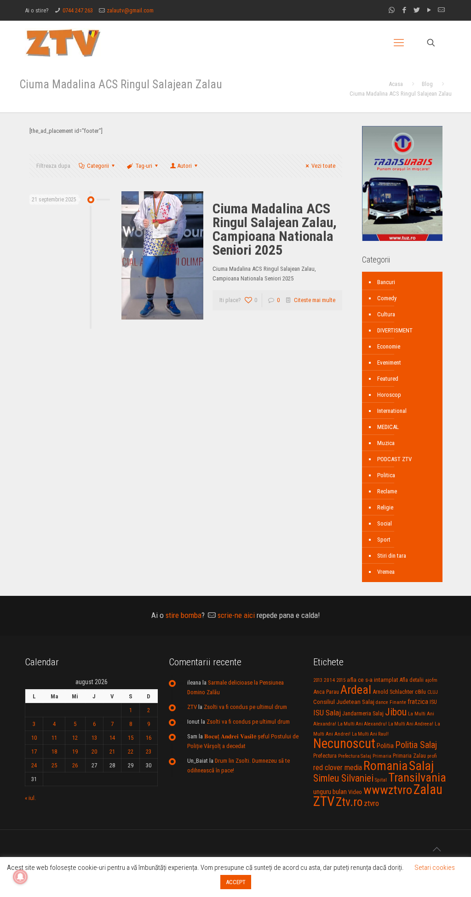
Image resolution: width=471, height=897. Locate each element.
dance (382, 702)
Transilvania (417, 777)
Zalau (428, 789)
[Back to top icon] (436, 849)
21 (112, 751)
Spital (381, 780)
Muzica (386, 443)
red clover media (337, 767)
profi (432, 756)
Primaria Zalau (409, 756)
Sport (384, 539)
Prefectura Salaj (354, 756)
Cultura (386, 314)
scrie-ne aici (236, 615)
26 (75, 765)
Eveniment (389, 362)
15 (130, 737)
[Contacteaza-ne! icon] (441, 10)
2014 (329, 680)
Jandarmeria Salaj (363, 713)
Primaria (382, 756)
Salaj (421, 765)
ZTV (192, 706)
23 (148, 751)
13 (94, 737)
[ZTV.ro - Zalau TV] (63, 42)
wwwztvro (387, 790)
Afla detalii (412, 680)
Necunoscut (344, 743)
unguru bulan (330, 792)
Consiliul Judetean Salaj (343, 701)
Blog (427, 83)
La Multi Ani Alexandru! (362, 724)
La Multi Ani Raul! (370, 734)
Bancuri (386, 282)
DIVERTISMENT (395, 330)
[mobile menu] (399, 43)
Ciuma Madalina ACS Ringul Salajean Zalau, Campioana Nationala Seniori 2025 (275, 229)
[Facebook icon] (404, 10)
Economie (388, 346)
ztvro (371, 803)
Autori (184, 165)
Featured (387, 378)
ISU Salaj (327, 712)
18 (54, 751)
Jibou (396, 712)
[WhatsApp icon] (391, 10)
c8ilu (420, 691)
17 (34, 751)
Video (355, 791)
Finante (398, 702)
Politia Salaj (416, 744)
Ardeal (355, 690)
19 (75, 751)
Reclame (387, 491)
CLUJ (432, 692)
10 (34, 737)
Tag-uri (144, 165)
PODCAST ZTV (394, 459)
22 (130, 751)
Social (384, 523)
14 (112, 737)
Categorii (98, 165)
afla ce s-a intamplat (372, 679)
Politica (386, 475)
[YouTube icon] (429, 10)
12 (75, 737)
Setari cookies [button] (434, 867)
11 (54, 737)
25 (54, 765)
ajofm (431, 680)
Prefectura (325, 756)
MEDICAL (388, 426)
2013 (317, 680)
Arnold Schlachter (393, 691)
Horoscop (389, 394)
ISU (433, 702)
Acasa (396, 83)
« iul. (30, 797)
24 (34, 765)
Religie (385, 507)
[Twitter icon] (416, 10)
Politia (385, 746)
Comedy (386, 298)
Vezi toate (323, 165)
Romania (385, 766)
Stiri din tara (391, 555)
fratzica (418, 701)
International (392, 410)
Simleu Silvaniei (343, 778)
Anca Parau (326, 691)
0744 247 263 (78, 10)
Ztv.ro (349, 802)
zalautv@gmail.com (130, 10)
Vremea (386, 571)
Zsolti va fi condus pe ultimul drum (245, 706)
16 (148, 737)
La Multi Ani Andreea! (410, 724)
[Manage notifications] (20, 876)
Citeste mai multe (314, 300)
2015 (340, 680)
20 (94, 751)
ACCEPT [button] (236, 882)
